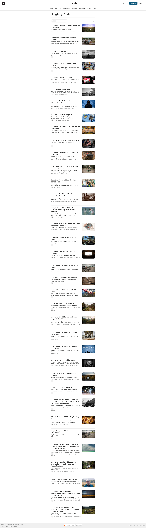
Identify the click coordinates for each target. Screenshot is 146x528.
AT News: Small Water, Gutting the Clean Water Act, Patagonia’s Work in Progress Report (65, 509)
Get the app (79, 525)
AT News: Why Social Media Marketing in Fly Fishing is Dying (65, 225)
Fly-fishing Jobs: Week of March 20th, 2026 (65, 266)
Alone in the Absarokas (59, 51)
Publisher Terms (19, 524)
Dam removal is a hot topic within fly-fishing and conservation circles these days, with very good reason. (65, 306)
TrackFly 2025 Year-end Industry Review (63, 374)
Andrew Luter (64, 44)
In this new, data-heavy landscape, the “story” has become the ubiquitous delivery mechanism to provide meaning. (65, 105)
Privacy (7, 526)
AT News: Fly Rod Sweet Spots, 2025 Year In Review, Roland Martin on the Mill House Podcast (65, 446)
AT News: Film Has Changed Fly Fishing (63, 252)
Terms (11, 526)
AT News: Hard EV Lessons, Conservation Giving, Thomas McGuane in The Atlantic (65, 493)
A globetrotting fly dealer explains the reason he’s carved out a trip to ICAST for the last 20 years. (64, 214)
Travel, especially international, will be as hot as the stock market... (64, 468)
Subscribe (133, 3)
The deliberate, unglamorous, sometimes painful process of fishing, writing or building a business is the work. (65, 54)
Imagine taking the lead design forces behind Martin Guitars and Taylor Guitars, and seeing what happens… (65, 482)
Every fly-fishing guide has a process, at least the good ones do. (65, 80)
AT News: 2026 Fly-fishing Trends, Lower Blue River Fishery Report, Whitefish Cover (63, 464)
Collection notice (16, 526)
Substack (130, 525)
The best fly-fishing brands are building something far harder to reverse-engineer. (65, 143)
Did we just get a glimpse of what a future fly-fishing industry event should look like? (65, 242)
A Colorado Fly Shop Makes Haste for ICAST (65, 64)
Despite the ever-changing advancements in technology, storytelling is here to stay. (62, 157)
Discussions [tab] (63, 21)
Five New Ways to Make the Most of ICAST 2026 (64, 181)
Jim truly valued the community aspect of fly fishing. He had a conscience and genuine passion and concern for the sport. (65, 406)
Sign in (141, 3)
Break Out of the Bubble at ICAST (63, 387)
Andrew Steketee (63, 31)
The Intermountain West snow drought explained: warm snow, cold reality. (64, 280)
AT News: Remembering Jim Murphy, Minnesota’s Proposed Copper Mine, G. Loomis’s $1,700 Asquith (65, 401)
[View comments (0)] (62, 110)
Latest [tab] (53, 21)
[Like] (52, 189)
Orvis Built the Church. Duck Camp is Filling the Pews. (64, 167)
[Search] (123, 3)
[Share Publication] (127, 3)
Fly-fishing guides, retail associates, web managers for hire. (65, 435)
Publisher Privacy (11, 524)
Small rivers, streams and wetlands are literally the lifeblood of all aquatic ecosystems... (64, 514)
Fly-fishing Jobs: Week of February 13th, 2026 (64, 347)
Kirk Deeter (70, 229)
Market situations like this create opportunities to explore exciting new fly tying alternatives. (64, 117)
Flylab (56, 31)
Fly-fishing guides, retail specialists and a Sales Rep (64, 269)
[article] (73, 29)
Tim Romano (72, 31)
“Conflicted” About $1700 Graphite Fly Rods (65, 418)
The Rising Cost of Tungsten (61, 115)
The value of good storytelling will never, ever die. (64, 255)
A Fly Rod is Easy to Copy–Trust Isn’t (65, 140)
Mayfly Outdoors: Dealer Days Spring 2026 (64, 238)
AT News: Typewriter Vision (61, 77)
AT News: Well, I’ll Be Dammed (62, 303)
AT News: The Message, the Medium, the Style (64, 153)
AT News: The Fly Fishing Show (63, 360)
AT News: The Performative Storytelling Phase (61, 102)
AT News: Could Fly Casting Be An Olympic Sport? (64, 318)
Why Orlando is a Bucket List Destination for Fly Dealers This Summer (63, 210)
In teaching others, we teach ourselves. (61, 29)
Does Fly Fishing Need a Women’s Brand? (63, 38)
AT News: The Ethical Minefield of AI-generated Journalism (65, 195)
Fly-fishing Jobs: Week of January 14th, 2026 (64, 432)
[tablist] (59, 20)
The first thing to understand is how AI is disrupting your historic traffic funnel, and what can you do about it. (65, 131)
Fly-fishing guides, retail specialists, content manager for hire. (65, 337)
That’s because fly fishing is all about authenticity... (64, 227)
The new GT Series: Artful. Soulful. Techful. (64, 290)
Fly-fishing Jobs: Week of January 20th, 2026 (64, 333)
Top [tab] (58, 21)
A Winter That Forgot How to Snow (64, 277)
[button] (51, 8)
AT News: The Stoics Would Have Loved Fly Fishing (66, 26)
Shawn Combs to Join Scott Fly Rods (64, 479)
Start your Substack (70, 525)
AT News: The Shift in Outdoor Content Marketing (65, 128)
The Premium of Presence (60, 89)
